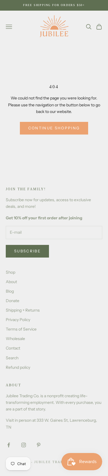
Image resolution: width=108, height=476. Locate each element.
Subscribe (27, 251)
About (11, 281)
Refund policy (18, 367)
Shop (10, 272)
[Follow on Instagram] (23, 445)
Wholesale (15, 338)
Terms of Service (21, 329)
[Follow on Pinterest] (38, 445)
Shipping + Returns (23, 310)
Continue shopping (54, 128)
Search (12, 357)
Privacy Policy (18, 319)
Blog (10, 291)
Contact (13, 348)
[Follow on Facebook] (9, 445)
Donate (12, 300)
